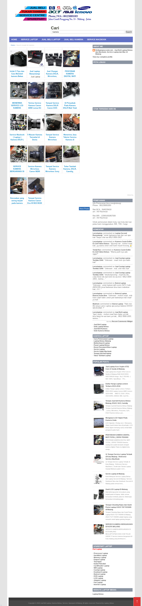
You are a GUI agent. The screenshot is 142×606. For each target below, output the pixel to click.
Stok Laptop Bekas (101, 327)
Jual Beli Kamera (73, 39)
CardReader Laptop (101, 566)
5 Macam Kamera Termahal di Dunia (34, 137)
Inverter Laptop (100, 584)
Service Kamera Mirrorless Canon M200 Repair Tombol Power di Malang (34, 171)
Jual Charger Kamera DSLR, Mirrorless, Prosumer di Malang (52, 76)
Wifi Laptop (98, 568)
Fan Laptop (98, 582)
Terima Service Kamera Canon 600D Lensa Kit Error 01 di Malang (34, 108)
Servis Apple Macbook (102, 351)
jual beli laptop (121, 312)
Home (14, 39)
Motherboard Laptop (102, 343)
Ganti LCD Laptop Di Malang (117, 489)
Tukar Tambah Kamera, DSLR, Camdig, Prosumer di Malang (69, 171)
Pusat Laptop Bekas (102, 345)
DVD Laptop (98, 576)
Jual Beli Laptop (51, 39)
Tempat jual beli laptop (102, 353)
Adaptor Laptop (100, 580)
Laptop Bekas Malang (102, 341)
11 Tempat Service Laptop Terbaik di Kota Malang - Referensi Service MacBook (119, 456)
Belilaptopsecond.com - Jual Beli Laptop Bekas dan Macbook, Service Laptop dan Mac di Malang (114, 52)
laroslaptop (97, 233)
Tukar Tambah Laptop (102, 356)
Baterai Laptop (99, 574)
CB (1, 605)
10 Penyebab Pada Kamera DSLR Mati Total (70, 105)
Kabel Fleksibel (100, 564)
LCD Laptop (98, 578)
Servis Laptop (99, 349)
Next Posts (84, 208)
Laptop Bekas (98, 594)
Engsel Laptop (99, 560)
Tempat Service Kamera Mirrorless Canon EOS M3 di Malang (52, 140)
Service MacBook (96, 39)
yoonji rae (97, 250)
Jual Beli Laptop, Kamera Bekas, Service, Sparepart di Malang (61, 603)
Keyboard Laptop (100, 572)
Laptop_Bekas (109, 603)
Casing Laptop (99, 570)
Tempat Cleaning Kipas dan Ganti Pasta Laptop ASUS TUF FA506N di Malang (119, 507)
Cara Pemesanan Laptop (103, 339)
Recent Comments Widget (122, 321)
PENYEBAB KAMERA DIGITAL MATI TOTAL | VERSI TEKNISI (69, 76)
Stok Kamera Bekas (102, 331)
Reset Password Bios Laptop (105, 347)
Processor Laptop (101, 553)
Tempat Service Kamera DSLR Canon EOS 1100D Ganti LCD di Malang (52, 108)
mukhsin (96, 304)
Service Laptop (29, 39)
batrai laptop (120, 283)
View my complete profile (102, 57)
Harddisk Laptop (100, 555)
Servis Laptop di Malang (115, 474)
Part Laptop (97, 549)
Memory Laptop (100, 557)
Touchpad (97, 562)
